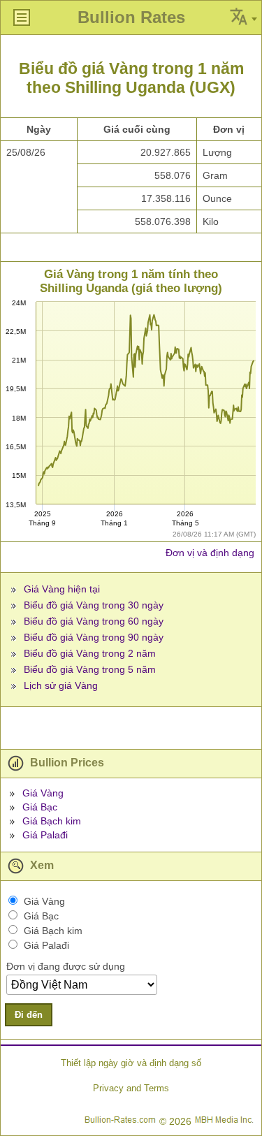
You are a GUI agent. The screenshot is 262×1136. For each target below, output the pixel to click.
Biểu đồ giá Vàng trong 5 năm (90, 669)
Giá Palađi (45, 834)
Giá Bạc (39, 807)
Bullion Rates (131, 17)
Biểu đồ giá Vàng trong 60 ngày (93, 621)
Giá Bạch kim (51, 820)
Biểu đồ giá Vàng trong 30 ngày (93, 605)
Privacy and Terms (131, 1088)
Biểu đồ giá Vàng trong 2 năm (90, 653)
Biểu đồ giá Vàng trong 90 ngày (93, 637)
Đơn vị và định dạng (210, 552)
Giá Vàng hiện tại (62, 589)
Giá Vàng (43, 793)
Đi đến (29, 1015)
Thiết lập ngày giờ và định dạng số (131, 1063)
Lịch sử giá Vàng (61, 685)
